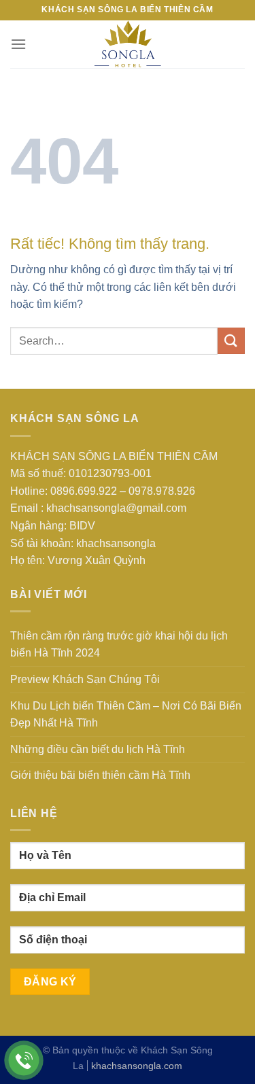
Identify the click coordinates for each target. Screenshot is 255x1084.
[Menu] (18, 43)
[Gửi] (231, 341)
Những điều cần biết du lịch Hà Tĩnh (97, 749)
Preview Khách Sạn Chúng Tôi (85, 679)
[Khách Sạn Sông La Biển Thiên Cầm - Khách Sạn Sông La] (128, 44)
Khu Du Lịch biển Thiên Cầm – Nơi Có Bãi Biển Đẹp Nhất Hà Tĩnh (125, 714)
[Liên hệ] (24, 1060)
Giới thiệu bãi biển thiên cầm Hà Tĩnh (100, 775)
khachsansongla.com (136, 1065)
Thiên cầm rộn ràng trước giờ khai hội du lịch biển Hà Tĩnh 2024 (119, 644)
